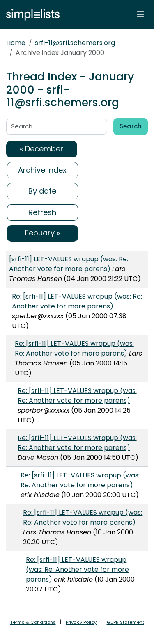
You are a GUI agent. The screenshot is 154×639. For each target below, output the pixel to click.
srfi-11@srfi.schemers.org (75, 43)
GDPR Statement (125, 622)
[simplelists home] (30, 14)
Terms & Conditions (33, 622)
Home (15, 43)
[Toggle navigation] (140, 14)
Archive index (42, 170)
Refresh (42, 212)
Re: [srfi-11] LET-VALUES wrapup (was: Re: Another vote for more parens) (77, 301)
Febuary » (42, 233)
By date (42, 191)
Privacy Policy (81, 622)
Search (131, 126)
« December (41, 149)
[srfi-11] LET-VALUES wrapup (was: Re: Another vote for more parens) (68, 264)
